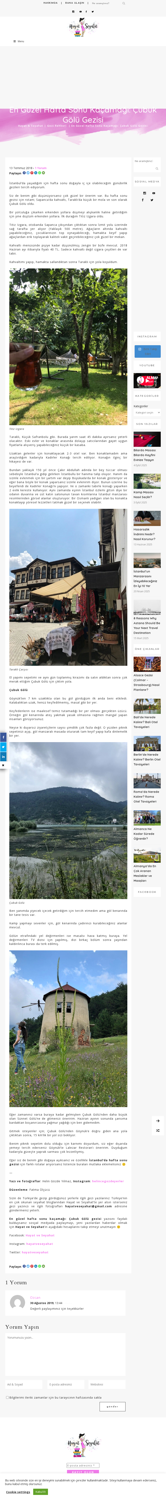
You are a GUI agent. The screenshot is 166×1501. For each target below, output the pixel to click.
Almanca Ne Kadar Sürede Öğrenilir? (144, 833)
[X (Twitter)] (3, 747)
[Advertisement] (147, 268)
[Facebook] (24, 172)
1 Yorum (41, 168)
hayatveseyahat (39, 1244)
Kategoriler (141, 406)
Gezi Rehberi (57, 125)
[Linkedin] (35, 172)
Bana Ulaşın (74, 3)
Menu (21, 41)
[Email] (43, 172)
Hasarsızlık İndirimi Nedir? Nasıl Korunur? (144, 534)
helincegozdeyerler (108, 1181)
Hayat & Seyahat (30, 125)
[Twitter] (28, 172)
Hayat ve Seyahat (40, 1235)
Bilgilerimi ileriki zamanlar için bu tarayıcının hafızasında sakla (55, 1397)
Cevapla (68, 1303)
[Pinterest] (31, 172)
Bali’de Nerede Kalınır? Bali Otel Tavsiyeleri (146, 722)
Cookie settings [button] (18, 1492)
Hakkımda (51, 3)
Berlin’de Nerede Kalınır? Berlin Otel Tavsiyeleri (147, 759)
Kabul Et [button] (41, 1492)
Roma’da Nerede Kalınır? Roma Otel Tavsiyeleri (146, 796)
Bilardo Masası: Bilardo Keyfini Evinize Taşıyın (145, 455)
